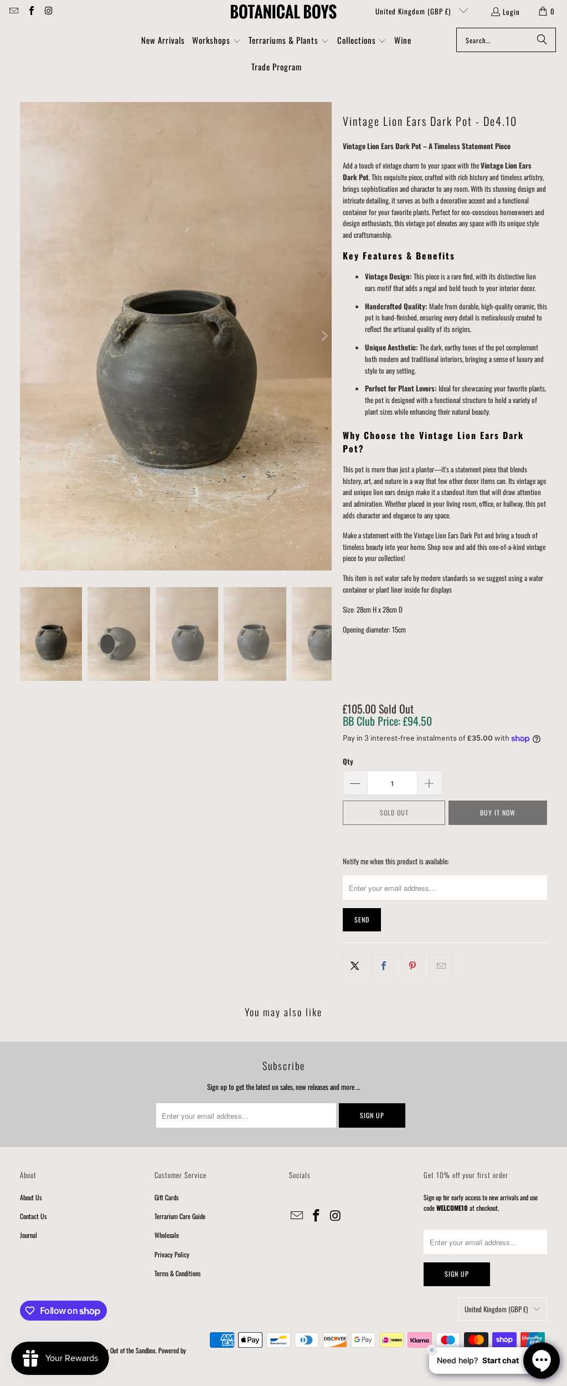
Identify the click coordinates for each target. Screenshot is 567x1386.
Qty (348, 761)
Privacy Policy (171, 1254)
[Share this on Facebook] (383, 965)
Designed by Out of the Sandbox (118, 1350)
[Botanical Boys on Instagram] (48, 11)
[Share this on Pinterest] (412, 965)
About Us (31, 1197)
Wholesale (166, 1235)
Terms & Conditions (177, 1273)
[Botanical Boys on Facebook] (30, 11)
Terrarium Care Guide (179, 1216)
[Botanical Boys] (283, 11)
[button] (216, 41)
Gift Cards (166, 1197)
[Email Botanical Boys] (13, 11)
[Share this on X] (355, 965)
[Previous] (28, 336)
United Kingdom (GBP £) (414, 11)
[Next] (323, 336)
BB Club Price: (387, 720)
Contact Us (33, 1216)
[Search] (542, 40)
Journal (28, 1235)
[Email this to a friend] (441, 965)
